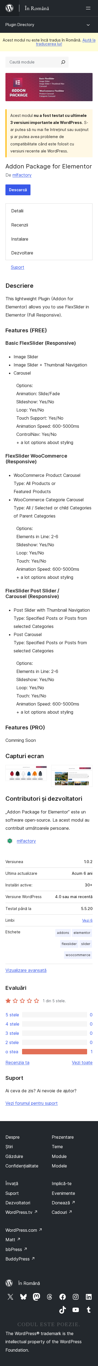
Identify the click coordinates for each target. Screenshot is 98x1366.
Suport (17, 267)
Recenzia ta (17, 1062)
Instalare (19, 239)
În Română (29, 1283)
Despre (12, 1137)
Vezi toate (82, 1062)
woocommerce (78, 955)
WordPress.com (23, 1230)
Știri (9, 1146)
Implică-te (62, 1183)
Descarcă (18, 189)
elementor (82, 933)
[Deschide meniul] (89, 8)
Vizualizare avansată (26, 970)
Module (59, 1156)
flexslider (69, 944)
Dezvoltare (22, 253)
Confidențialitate (21, 1166)
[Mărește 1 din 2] (39, 772)
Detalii (17, 210)
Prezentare (63, 1137)
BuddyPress (20, 1259)
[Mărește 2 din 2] (85, 772)
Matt (13, 1239)
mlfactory (22, 175)
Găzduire (14, 1156)
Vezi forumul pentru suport (31, 1103)
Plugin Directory (19, 24)
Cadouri (62, 1212)
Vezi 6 (87, 920)
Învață (11, 1183)
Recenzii (19, 225)
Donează (63, 1202)
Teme (57, 1146)
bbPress (16, 1249)
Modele (59, 1166)
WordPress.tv (21, 1212)
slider (85, 944)
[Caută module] (63, 62)
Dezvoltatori (17, 1202)
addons (63, 933)
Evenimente (63, 1193)
